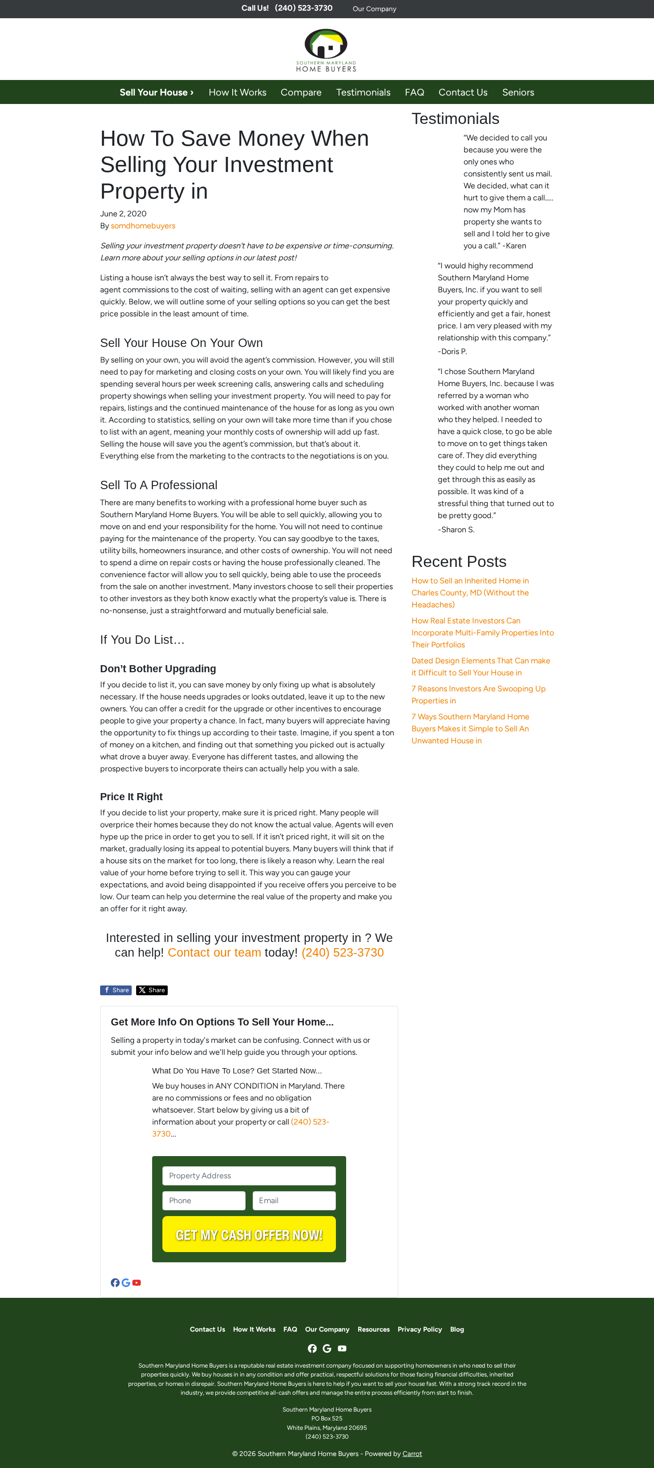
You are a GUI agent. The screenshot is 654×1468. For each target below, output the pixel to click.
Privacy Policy (420, 1329)
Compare (301, 92)
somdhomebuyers (143, 226)
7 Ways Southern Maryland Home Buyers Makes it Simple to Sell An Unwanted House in (470, 729)
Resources (374, 1329)
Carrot (412, 1453)
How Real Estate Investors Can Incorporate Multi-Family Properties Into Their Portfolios (483, 633)
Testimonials (363, 92)
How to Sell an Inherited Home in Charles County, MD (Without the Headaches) (470, 593)
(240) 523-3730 (343, 952)
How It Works (237, 92)
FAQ (414, 92)
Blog (457, 1329)
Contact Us (463, 92)
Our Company (374, 8)
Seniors (518, 92)
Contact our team (214, 952)
